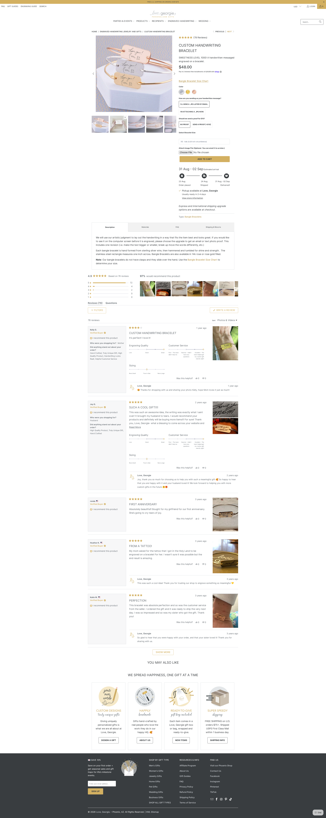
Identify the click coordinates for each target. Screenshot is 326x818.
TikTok (213, 792)
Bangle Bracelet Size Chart (202, 259)
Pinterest (214, 786)
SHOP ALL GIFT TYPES (160, 802)
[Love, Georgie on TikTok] (231, 799)
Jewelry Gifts (155, 776)
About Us (144, 740)
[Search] (320, 22)
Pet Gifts (153, 786)
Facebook (215, 776)
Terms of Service (188, 802)
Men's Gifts (154, 765)
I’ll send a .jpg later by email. (194, 104)
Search (42, 6)
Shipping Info (217, 740)
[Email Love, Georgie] (212, 799)
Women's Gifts (156, 771)
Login (312, 6)
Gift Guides (12, 6)
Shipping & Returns (213, 227)
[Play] (134, 74)
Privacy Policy (186, 786)
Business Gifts (156, 797)
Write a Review (227, 311)
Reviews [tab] (95, 303)
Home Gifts (154, 781)
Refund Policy (186, 792)
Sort (214, 320)
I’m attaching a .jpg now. (192, 112)
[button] (124, 21)
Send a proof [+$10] (202, 124)
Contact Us (215, 771)
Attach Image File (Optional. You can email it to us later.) (202, 148)
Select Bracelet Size (187, 133)
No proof (184, 124)
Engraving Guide (29, 6)
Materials (145, 227)
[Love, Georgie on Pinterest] (226, 799)
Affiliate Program (188, 765)
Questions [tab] (111, 303)
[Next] (174, 74)
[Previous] (94, 74)
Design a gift (108, 740)
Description (110, 227)
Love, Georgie (103, 812)
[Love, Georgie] (163, 14)
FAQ (3, 6)
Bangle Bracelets (193, 216)
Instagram (215, 781)
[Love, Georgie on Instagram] (221, 799)
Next (229, 31)
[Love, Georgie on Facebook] (217, 799)
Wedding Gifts (156, 792)
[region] (189, 288)
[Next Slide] (236, 288)
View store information (192, 198)
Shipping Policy (187, 797)
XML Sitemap (152, 812)
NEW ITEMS (181, 740)
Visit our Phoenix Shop (221, 765)
